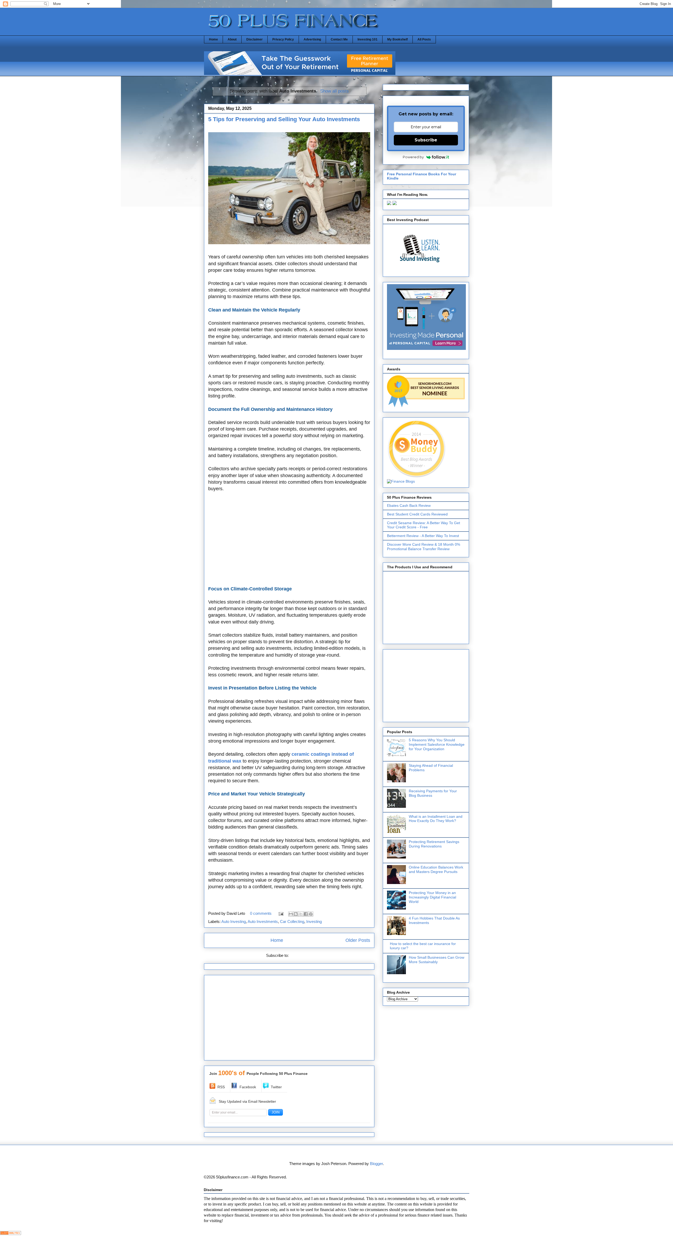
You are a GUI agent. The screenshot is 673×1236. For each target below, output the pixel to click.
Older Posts (357, 940)
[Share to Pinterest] (310, 914)
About (232, 39)
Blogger (376, 1163)
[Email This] (290, 914)
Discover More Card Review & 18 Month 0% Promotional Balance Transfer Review (423, 546)
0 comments (261, 913)
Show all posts (334, 91)
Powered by (413, 157)
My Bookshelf (397, 39)
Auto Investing (233, 921)
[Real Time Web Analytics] (10, 1233)
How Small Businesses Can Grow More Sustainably (436, 959)
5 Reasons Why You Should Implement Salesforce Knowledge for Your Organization (437, 744)
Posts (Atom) (301, 955)
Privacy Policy (283, 39)
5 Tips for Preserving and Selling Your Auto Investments (284, 119)
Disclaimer (254, 39)
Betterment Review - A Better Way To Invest (423, 536)
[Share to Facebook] (305, 914)
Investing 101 (368, 39)
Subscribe (426, 139)
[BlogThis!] (295, 914)
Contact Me (339, 39)
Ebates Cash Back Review (409, 505)
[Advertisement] (289, 542)
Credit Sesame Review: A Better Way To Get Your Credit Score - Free (423, 525)
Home (213, 39)
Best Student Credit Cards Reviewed (417, 514)
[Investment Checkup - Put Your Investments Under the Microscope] (299, 73)
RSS (221, 1087)
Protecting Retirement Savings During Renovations (434, 844)
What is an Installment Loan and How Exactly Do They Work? (435, 818)
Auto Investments (263, 921)
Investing (314, 921)
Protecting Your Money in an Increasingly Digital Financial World (432, 897)
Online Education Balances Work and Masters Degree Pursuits (436, 869)
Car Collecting (292, 921)
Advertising (312, 39)
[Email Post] (280, 913)
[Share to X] (300, 914)
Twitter (276, 1087)
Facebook (247, 1087)
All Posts (424, 39)
